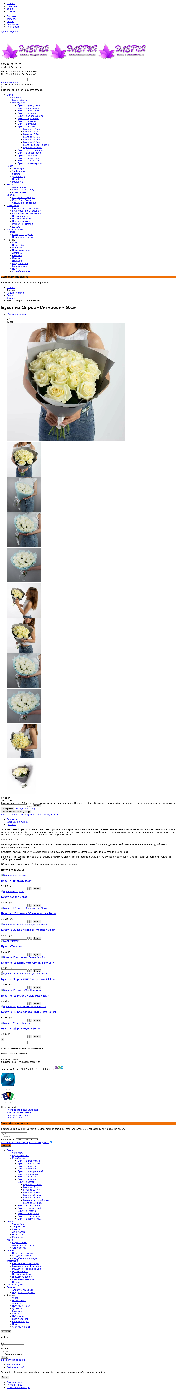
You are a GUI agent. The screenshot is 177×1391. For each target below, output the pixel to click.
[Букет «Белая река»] (12, 891)
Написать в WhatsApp (18, 1387)
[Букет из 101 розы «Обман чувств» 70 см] (24, 908)
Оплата (10, 21)
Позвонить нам (14, 1385)
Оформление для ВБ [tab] (17, 822)
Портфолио (13, 24)
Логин (4, 1343)
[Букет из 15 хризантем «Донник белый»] (23, 957)
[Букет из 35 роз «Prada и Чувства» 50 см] (24, 924)
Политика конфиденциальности (23, 1109)
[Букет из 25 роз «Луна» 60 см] (18, 1023)
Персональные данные (19, 1115)
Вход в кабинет (20, 1319)
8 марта (11, 298)
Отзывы (11, 11)
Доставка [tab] (11, 824)
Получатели (13, 27)
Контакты (11, 19)
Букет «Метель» (11, 946)
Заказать (6, 1145)
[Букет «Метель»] (10, 941)
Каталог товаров (15, 292)
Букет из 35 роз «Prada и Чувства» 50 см (28, 929)
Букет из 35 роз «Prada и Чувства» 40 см (28, 979)
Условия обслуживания (19, 1112)
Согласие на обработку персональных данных (25, 1142)
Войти (10, 8)
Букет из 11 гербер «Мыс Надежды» (25, 995)
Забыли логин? (14, 1364)
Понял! (5, 1377)
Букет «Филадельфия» (16, 880)
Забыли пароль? (15, 1367)
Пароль (5, 1348)
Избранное (12, 6)
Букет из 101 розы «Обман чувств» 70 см (28, 913)
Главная (11, 3)
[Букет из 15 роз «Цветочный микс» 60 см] (23, 1006)
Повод (10, 295)
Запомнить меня (13, 1354)
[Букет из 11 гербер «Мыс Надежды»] (21, 990)
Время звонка (8, 1139)
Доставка (11, 16)
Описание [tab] (12, 819)
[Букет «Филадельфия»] (14, 875)
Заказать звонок (15, 1382)
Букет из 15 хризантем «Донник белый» (27, 962)
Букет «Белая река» (14, 897)
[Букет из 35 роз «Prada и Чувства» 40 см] (24, 973)
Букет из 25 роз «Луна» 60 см (20, 1028)
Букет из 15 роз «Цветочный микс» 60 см (28, 1012)
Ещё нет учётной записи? (14, 1360)
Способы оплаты (15, 1117)
